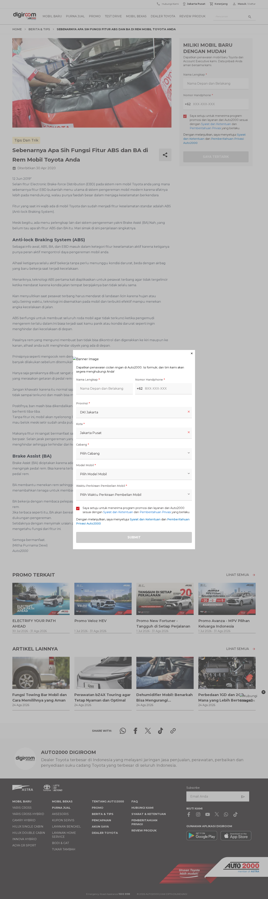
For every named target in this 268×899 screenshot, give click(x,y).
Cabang (82, 444)
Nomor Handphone (150, 379)
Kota (80, 424)
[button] (134, 353)
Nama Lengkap (88, 379)
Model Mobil (86, 465)
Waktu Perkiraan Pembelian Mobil (101, 486)
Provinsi (83, 403)
